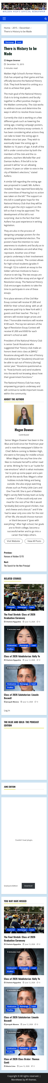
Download (28, 886)
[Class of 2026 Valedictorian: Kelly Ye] (24, 639)
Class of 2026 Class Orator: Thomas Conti (21, 1060)
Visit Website (13, 541)
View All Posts (34, 541)
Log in (7, 710)
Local (19, 42)
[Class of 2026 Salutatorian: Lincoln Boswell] (24, 677)
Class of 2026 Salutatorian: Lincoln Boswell (21, 696)
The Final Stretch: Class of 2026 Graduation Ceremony (19, 616)
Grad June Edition (11, 886)
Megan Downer (13, 60)
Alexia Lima (10, 1066)
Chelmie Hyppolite (13, 622)
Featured (11, 607)
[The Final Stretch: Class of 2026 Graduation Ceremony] (24, 597)
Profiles (10, 649)
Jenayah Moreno (12, 702)
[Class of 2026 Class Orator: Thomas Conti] (24, 1042)
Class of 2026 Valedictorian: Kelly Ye (22, 656)
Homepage (9, 42)
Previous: (14, 554)
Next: (17, 563)
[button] (4, 18)
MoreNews (16, 1079)
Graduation (11, 645)
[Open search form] (46, 18)
